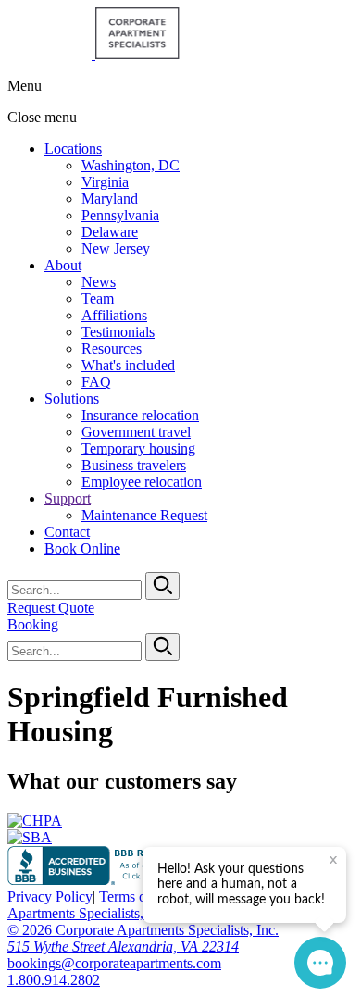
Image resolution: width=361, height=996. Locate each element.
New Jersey (115, 248)
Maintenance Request (144, 515)
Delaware (109, 232)
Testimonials (118, 332)
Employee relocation (141, 482)
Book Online (82, 548)
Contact (67, 532)
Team (97, 298)
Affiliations (114, 315)
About (62, 265)
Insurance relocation (140, 415)
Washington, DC (130, 165)
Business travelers (133, 465)
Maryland (109, 198)
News (98, 282)
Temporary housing (138, 448)
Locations (73, 148)
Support (67, 498)
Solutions (71, 398)
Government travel (136, 432)
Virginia (105, 182)
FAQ (96, 382)
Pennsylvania (120, 215)
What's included (128, 365)
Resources (111, 348)
